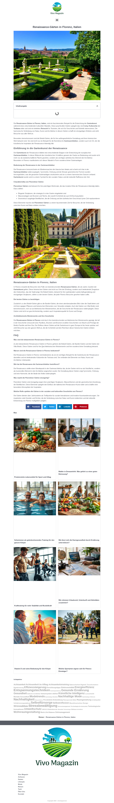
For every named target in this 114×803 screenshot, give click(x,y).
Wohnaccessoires (77, 709)
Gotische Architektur (33, 694)
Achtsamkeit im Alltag (37, 684)
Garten (20, 779)
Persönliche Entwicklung (53, 700)
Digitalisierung (19, 687)
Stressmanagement (64, 706)
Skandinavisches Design (78, 703)
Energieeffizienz (84, 687)
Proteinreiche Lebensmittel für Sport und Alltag (32, 477)
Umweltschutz (33, 709)
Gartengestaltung (55, 690)
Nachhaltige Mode (70, 696)
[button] (57, 20)
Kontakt (21, 794)
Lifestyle (21, 782)
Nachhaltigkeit (24, 699)
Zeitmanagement (62, 712)
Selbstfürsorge (41, 702)
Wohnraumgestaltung (27, 712)
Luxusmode (89, 694)
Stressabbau (21, 706)
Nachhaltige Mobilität (51, 697)
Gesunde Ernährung (75, 690)
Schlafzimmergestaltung (22, 703)
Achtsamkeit (19, 684)
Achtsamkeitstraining (59, 684)
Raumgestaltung (84, 700)
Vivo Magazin (23, 774)
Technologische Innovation (79, 706)
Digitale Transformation (89, 685)
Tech (20, 789)
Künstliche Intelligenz (71, 693)
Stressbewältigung (42, 706)
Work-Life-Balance (47, 712)
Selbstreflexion (61, 703)
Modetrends (37, 696)
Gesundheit (20, 693)
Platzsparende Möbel (69, 700)
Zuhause (21, 777)
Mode (20, 784)
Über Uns (21, 791)
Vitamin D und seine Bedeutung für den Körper (32, 669)
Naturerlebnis (39, 700)
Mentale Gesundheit (21, 697)
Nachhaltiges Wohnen (88, 697)
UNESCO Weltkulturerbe (49, 709)
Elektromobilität (67, 687)
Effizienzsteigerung (35, 687)
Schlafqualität (96, 700)
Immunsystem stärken (49, 694)
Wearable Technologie (64, 709)
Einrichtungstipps (54, 687)
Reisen (41, 717)
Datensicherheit (74, 685)
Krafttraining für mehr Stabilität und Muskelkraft (33, 606)
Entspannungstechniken (32, 690)
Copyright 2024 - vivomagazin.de (57, 800)
